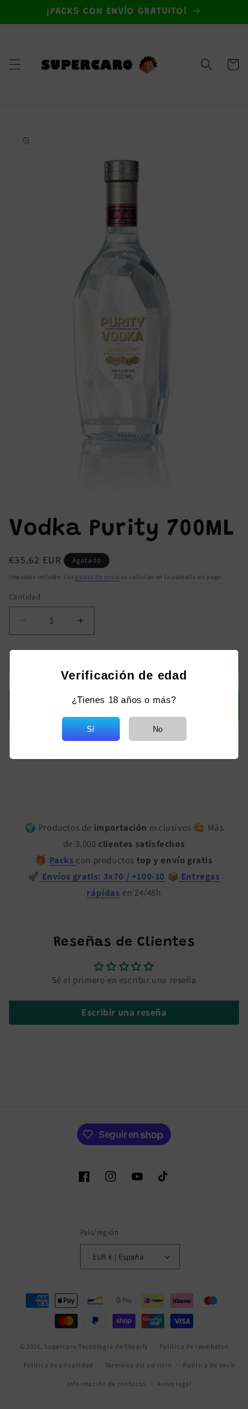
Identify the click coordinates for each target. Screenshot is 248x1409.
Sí (91, 729)
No (158, 729)
